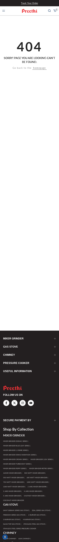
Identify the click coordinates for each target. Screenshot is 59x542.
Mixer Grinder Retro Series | (41, 468)
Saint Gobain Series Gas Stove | (16, 510)
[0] (54, 10)
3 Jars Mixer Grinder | (12, 491)
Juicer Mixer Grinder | (12, 473)
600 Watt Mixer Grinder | (37, 477)
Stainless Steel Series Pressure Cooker (19, 528)
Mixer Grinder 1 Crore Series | (16, 450)
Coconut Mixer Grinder (13, 500)
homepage (39, 68)
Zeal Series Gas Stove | (41, 510)
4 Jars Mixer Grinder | (33, 491)
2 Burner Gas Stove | (37, 515)
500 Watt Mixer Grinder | (35, 473)
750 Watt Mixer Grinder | (14, 482)
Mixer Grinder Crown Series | (15, 459)
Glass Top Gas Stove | (12, 524)
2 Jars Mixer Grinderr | (37, 487)
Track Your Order (29, 3)
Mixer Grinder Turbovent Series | (17, 464)
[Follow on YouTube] (31, 403)
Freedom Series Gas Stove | (14, 515)
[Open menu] (3, 11)
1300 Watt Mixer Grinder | (14, 487)
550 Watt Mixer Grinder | (14, 477)
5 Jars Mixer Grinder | (12, 496)
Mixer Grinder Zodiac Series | (15, 441)
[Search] (49, 10)
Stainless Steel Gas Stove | (34, 524)
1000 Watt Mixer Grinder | (38, 482)
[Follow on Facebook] (6, 403)
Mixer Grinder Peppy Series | (15, 468)
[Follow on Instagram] (23, 403)
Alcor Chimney (9, 538)
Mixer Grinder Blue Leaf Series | (16, 446)
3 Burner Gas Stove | (12, 519)
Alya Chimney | (24, 538)
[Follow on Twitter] (14, 403)
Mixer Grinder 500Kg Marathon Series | (20, 455)
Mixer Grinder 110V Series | (42, 459)
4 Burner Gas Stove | (32, 519)
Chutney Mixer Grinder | (34, 496)
